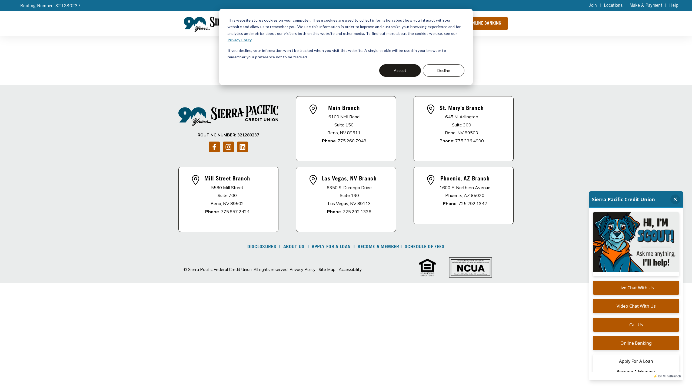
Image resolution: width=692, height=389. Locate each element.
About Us (294, 247)
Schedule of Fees (425, 247)
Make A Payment (646, 6)
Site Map (327, 269)
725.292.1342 (472, 203)
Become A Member (378, 247)
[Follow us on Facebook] (214, 147)
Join (593, 6)
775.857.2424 (235, 211)
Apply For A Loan (331, 247)
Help (673, 6)
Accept (400, 70)
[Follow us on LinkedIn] (242, 147)
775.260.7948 (352, 140)
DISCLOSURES (261, 247)
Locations (613, 6)
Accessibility (350, 269)
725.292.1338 (357, 211)
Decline (443, 70)
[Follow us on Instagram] (228, 147)
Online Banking (485, 23)
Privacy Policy (239, 40)
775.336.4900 (469, 140)
